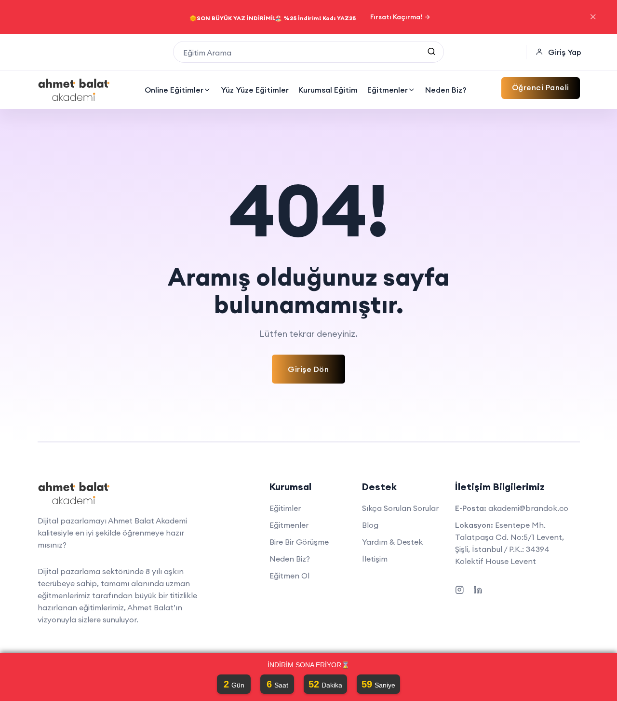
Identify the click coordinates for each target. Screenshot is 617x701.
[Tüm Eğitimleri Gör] (431, 51)
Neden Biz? (446, 90)
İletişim (375, 559)
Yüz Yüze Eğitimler (255, 90)
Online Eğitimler (174, 90)
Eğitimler (285, 508)
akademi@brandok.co (528, 508)
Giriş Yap (564, 52)
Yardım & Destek (392, 542)
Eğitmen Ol (289, 575)
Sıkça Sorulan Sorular (400, 508)
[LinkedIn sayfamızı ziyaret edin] (477, 588)
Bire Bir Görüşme (299, 542)
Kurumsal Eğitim (328, 90)
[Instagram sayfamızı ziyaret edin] (459, 588)
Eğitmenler (387, 90)
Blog (370, 525)
